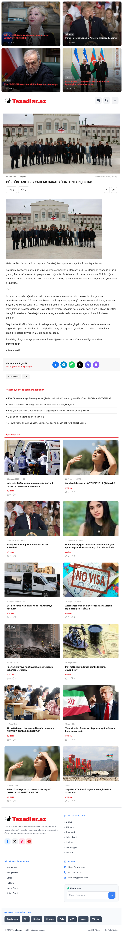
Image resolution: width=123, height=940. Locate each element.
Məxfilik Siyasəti (95, 930)
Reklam (10, 883)
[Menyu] (115, 100)
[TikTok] (22, 841)
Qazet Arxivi (12, 888)
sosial (83, 919)
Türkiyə (95, 919)
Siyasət (69, 852)
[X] (15, 841)
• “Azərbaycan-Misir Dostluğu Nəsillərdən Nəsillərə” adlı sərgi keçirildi (40, 404)
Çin (25, 376)
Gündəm (22, 176)
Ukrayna (50, 919)
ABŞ (72, 919)
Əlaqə (9, 878)
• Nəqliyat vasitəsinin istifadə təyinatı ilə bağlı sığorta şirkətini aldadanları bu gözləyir (47, 410)
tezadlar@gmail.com (78, 877)
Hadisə (69, 842)
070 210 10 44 (75, 872)
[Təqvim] (98, 100)
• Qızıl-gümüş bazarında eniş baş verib (25, 416)
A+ (114, 190)
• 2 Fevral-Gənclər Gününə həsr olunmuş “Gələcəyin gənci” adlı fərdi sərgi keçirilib (46, 423)
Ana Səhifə (12, 867)
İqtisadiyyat (71, 837)
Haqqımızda (12, 872)
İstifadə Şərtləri (111, 930)
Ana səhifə (11, 176)
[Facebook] (7, 841)
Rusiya (36, 919)
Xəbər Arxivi (12, 893)
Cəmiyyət (70, 832)
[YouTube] (29, 841)
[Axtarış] (106, 100)
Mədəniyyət (71, 847)
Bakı (62, 919)
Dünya (69, 822)
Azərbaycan (13, 376)
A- (107, 190)
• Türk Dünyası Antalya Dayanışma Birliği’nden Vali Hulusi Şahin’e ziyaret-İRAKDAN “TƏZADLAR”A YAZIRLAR (58, 398)
